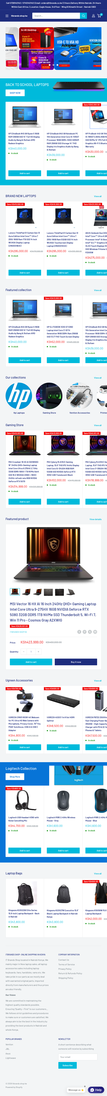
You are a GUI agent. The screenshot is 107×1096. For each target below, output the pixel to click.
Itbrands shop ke (18, 632)
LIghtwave (11, 1058)
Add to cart (25, 173)
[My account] (93, 15)
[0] (99, 15)
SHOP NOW (15, 92)
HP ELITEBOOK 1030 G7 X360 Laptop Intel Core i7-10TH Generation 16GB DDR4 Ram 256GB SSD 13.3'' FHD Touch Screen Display (63, 332)
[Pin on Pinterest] (85, 631)
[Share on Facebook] (79, 631)
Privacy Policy (64, 968)
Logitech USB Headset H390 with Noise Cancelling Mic (23, 819)
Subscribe (68, 1065)
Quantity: (14, 651)
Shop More (15, 776)
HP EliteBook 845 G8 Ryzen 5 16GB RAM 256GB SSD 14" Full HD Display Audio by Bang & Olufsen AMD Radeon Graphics (24, 138)
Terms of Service (66, 964)
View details (96, 519)
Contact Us (63, 959)
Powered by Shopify (14, 1087)
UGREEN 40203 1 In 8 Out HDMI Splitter (61, 719)
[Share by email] (95, 631)
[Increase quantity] (38, 652)
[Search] (83, 16)
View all (98, 196)
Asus (8, 1053)
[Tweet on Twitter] (90, 631)
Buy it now (76, 662)
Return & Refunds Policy (70, 973)
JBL (7, 1048)
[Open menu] (7, 16)
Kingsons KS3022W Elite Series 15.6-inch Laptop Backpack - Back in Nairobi (23, 913)
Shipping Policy (65, 978)
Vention (9, 1044)
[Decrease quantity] (24, 652)
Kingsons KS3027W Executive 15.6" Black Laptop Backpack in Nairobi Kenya (63, 913)
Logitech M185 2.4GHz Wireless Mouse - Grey (61, 819)
